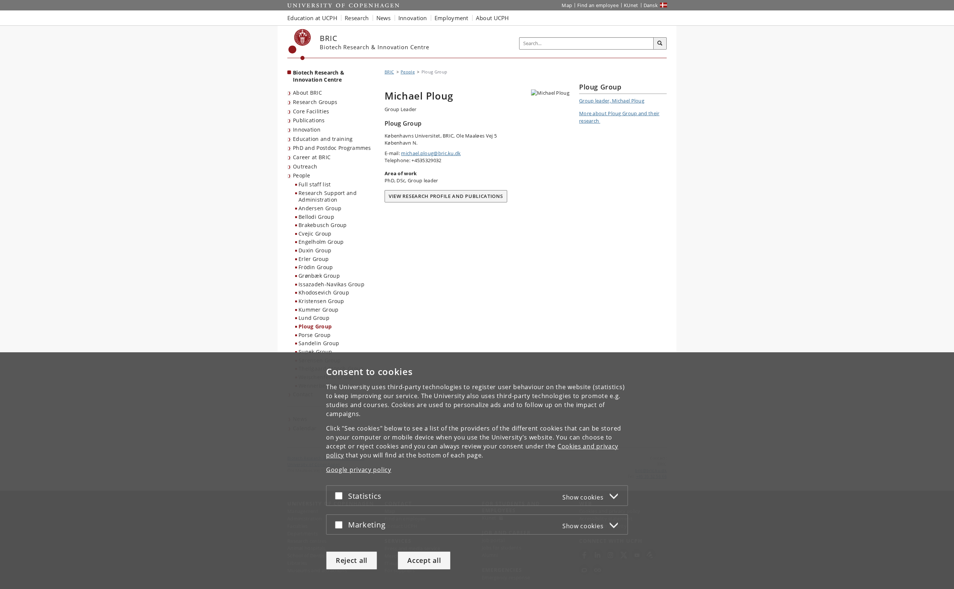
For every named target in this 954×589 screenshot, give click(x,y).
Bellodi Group (316, 216)
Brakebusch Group (322, 225)
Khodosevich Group (323, 292)
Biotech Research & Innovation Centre (318, 76)
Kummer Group (318, 309)
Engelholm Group (321, 241)
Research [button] (357, 18)
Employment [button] (451, 18)
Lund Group (313, 317)
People (301, 175)
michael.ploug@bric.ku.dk (431, 153)
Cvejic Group (315, 233)
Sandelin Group (318, 343)
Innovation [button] (412, 18)
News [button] (383, 18)
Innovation (306, 129)
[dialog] (477, 470)
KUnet (631, 5)
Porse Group (314, 334)
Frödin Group (315, 267)
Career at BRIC (312, 157)
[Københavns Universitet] (299, 44)
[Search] (660, 43)
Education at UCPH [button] (312, 18)
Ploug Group (315, 326)
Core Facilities (311, 111)
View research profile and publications (446, 196)
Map (567, 5)
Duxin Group (314, 250)
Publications (309, 120)
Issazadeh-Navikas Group (331, 284)
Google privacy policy (358, 470)
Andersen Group (319, 208)
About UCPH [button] (492, 18)
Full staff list (314, 184)
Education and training (323, 138)
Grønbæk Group (319, 275)
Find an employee (598, 5)
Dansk (651, 5)
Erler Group (313, 258)
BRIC (389, 72)
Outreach (305, 166)
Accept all (424, 560)
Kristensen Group (321, 301)
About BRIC (307, 92)
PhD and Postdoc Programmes (332, 147)
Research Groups (315, 101)
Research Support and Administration (327, 196)
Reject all (351, 560)
